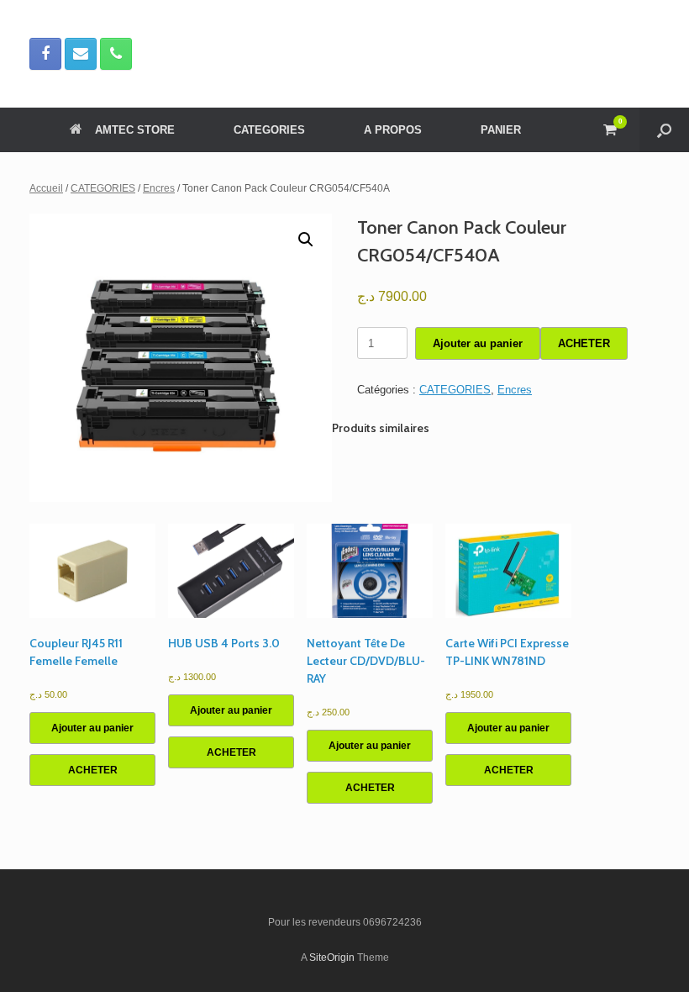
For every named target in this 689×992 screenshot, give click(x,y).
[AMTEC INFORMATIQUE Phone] (116, 54)
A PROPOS (393, 130)
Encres (159, 188)
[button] (664, 130)
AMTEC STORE (135, 130)
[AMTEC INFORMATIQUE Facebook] (45, 54)
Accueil (46, 188)
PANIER (501, 130)
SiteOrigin (332, 957)
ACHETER (584, 343)
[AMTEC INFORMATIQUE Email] (81, 54)
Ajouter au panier (478, 343)
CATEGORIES (269, 130)
